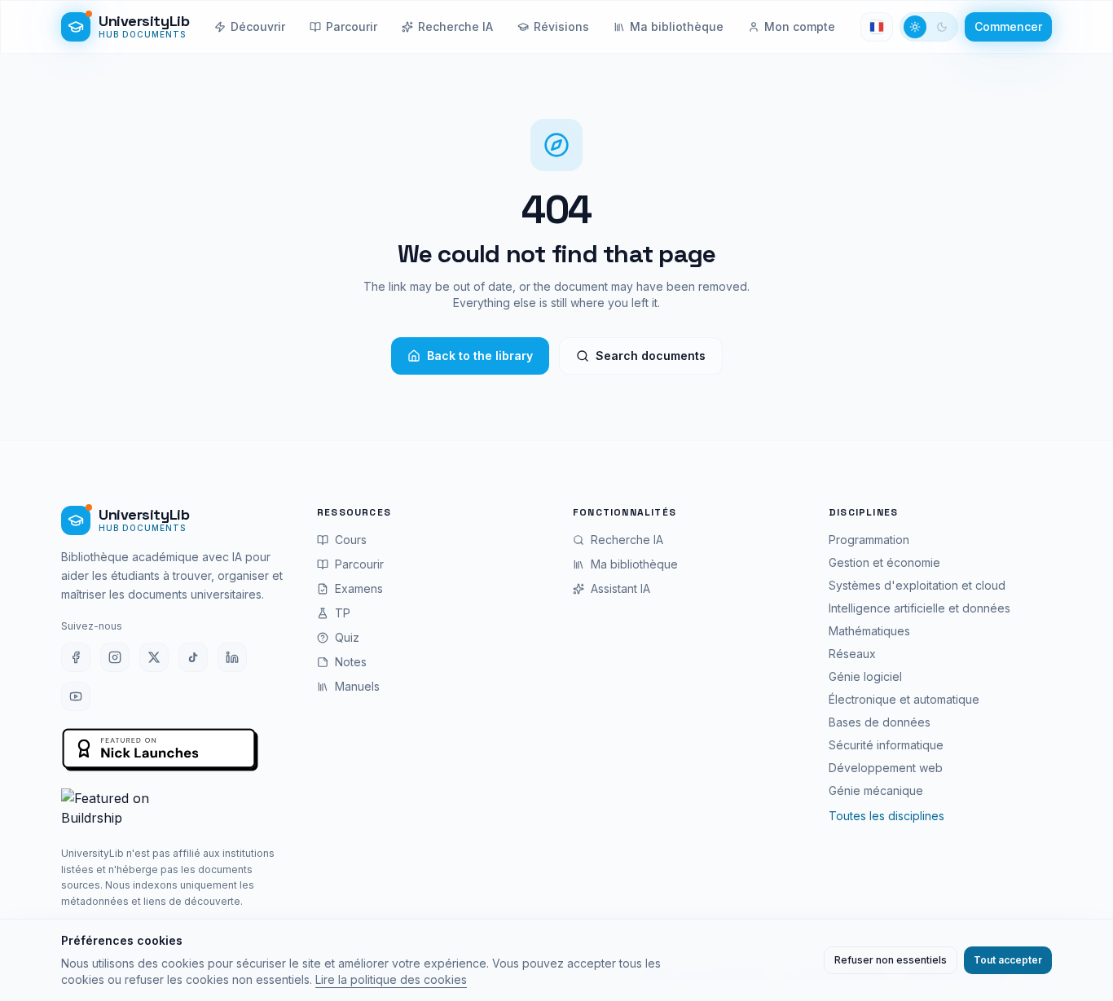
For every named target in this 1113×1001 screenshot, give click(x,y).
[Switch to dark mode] (929, 27)
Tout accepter (1008, 960)
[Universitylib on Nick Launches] (160, 750)
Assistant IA (620, 588)
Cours (351, 540)
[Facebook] (75, 657)
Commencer (1008, 26)
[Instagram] (115, 657)
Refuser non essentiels (890, 960)
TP (342, 613)
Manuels (357, 686)
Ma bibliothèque (677, 26)
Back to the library (480, 355)
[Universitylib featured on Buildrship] (172, 810)
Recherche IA (455, 26)
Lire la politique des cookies (391, 979)
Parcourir (351, 26)
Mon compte (799, 26)
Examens (359, 588)
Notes (351, 662)
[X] (154, 657)
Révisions (561, 26)
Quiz (347, 637)
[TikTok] (193, 657)
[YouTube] (75, 696)
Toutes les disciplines (886, 816)
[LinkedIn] (232, 657)
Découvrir (258, 26)
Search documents (651, 355)
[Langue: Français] (876, 27)
